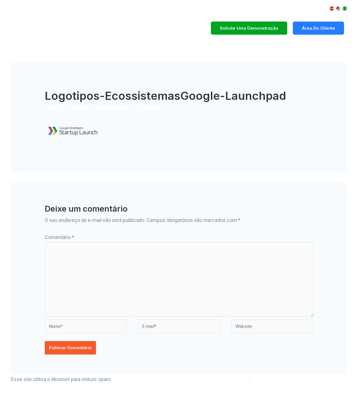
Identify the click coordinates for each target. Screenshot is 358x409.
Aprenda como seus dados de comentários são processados (180, 379)
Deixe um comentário (68, 108)
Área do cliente (318, 28)
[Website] (272, 327)
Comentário (59, 237)
